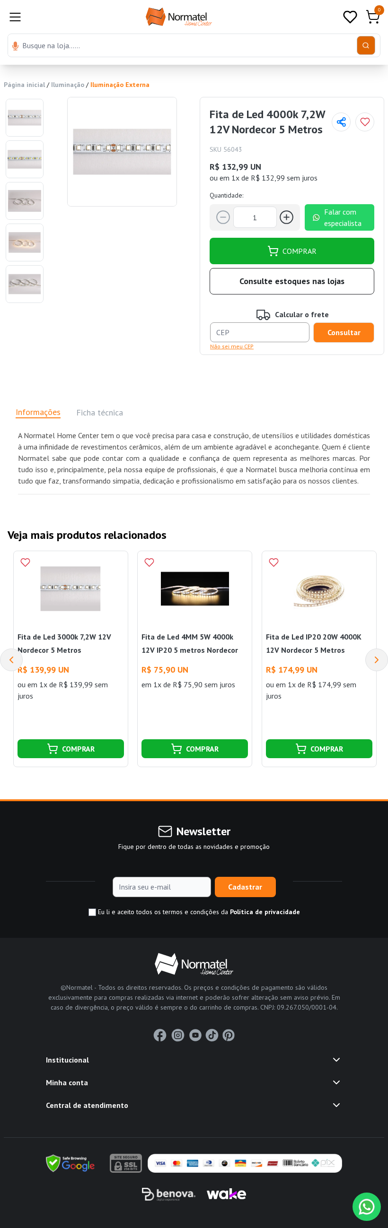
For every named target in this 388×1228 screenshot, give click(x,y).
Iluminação (67, 84)
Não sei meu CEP (232, 346)
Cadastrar (245, 886)
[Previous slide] (11, 660)
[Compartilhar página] (341, 121)
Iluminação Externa (120, 84)
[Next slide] (376, 660)
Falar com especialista (343, 217)
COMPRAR (299, 251)
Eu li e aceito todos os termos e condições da (198, 912)
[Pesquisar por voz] (15, 46)
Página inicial (24, 84)
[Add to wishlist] (364, 121)
